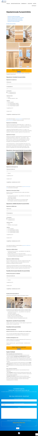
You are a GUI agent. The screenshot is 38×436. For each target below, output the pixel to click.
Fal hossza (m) (9, 82)
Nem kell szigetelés (11, 228)
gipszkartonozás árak (9, 120)
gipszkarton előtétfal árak (26, 245)
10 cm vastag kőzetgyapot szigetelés (13, 104)
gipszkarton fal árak (19, 118)
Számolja (9, 173)
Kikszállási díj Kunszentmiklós (11, 23)
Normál (9, 97)
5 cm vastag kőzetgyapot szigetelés (13, 103)
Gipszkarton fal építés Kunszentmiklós (14, 16)
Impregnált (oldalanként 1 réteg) (13, 98)
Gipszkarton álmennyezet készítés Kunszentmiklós (16, 17)
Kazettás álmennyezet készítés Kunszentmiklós (15, 20)
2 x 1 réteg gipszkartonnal (12, 92)
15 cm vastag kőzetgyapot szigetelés (13, 105)
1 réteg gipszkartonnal (11, 218)
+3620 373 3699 (19, 71)
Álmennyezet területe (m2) (11, 169)
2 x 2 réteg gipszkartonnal (12, 93)
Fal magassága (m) (10, 86)
